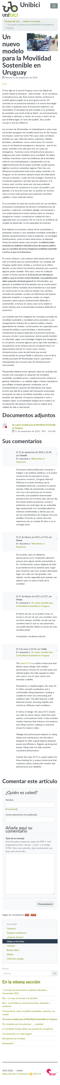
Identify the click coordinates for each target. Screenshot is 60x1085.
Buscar (5, 968)
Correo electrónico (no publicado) (21, 814)
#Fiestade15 (8, 1043)
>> (55, 973)
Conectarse (11, 809)
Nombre (9, 799)
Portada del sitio (12, 21)
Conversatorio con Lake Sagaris (17, 1033)
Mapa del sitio (9, 1073)
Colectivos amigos (15, 958)
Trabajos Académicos (16, 932)
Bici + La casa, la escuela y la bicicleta (19, 998)
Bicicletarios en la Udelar (13, 1038)
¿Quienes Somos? (15, 937)
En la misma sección (21, 982)
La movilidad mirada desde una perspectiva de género (27, 1028)
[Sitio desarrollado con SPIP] (52, 1072)
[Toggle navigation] (54, 5)
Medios (10, 954)
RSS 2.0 (36, 1073)
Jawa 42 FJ (25, 663)
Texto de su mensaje (15, 838)
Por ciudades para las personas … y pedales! (23, 1024)
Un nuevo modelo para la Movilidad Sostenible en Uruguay (29, 1019)
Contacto (11, 928)
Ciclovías (11, 945)
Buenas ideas (13, 950)
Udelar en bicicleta (31, 21)
